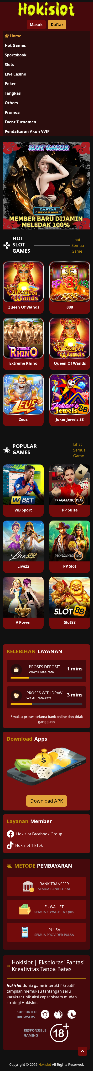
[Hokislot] (46, 9)
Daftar (57, 24)
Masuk (36, 24)
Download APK (46, 801)
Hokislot (44, 1064)
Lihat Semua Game (78, 245)
